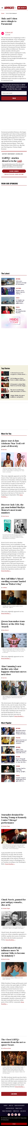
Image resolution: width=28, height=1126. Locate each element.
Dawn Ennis (4, 449)
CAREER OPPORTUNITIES (19, 1105)
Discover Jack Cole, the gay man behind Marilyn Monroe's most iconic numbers (13, 508)
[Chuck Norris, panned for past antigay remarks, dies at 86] (14, 918)
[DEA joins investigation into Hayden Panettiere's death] (8, 310)
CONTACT (6, 1105)
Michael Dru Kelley (5, 959)
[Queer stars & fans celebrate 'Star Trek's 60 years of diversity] (14, 459)
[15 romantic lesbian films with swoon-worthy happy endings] (5, 385)
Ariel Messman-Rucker (6, 1048)
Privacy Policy (24, 1117)
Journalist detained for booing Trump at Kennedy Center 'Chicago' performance (14, 818)
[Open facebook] (9, 1114)
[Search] (15, 8)
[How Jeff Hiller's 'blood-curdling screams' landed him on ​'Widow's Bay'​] (14, 597)
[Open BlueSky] (12, 1114)
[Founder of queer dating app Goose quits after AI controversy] (8, 778)
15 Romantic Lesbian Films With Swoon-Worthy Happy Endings (18, 385)
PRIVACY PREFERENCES (7, 1111)
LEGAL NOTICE (23, 1111)
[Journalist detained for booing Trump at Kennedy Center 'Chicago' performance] (14, 836)
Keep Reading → (6, 571)
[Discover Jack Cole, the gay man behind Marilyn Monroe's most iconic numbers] (14, 526)
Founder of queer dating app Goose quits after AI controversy (21, 780)
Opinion (18, 766)
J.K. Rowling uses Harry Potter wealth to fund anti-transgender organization (17, 380)
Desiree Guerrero (5, 516)
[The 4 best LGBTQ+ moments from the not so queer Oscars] (14, 1058)
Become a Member (14, 171)
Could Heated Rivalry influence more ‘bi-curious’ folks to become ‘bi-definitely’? (13, 951)
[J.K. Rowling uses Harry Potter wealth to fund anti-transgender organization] (5, 379)
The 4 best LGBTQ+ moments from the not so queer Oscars (13, 1042)
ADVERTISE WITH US (10, 1108)
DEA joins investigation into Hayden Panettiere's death (21, 312)
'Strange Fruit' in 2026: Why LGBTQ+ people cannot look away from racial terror (21, 771)
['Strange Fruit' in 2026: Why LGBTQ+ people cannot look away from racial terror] (8, 769)
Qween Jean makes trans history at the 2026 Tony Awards (13, 624)
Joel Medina (4, 587)
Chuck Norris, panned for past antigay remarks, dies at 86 (13, 902)
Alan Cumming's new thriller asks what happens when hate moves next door (13, 670)
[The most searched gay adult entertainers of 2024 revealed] (5, 390)
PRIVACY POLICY (18, 1108)
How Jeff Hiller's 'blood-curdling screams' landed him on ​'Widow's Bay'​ (13, 581)
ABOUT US (11, 1105)
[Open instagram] (19, 1114)
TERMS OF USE (16, 1111)
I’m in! (14, 98)
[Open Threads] (15, 1114)
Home (2, 13)
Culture (18, 756)
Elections (18, 288)
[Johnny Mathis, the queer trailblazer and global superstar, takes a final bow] (5, 396)
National (18, 279)
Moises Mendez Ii (5, 630)
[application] (14, 321)
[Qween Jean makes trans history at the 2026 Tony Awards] (14, 640)
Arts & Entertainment (11, 13)
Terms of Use (6, 1119)
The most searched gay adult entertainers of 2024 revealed (17, 391)
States (17, 298)
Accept (14, 1123)
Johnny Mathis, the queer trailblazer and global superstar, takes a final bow (18, 397)
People (18, 307)
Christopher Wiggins (6, 826)
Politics (18, 738)
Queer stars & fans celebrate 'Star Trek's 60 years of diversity (13, 443)
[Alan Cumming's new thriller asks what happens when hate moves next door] (14, 688)
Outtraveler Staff (9, 32)
